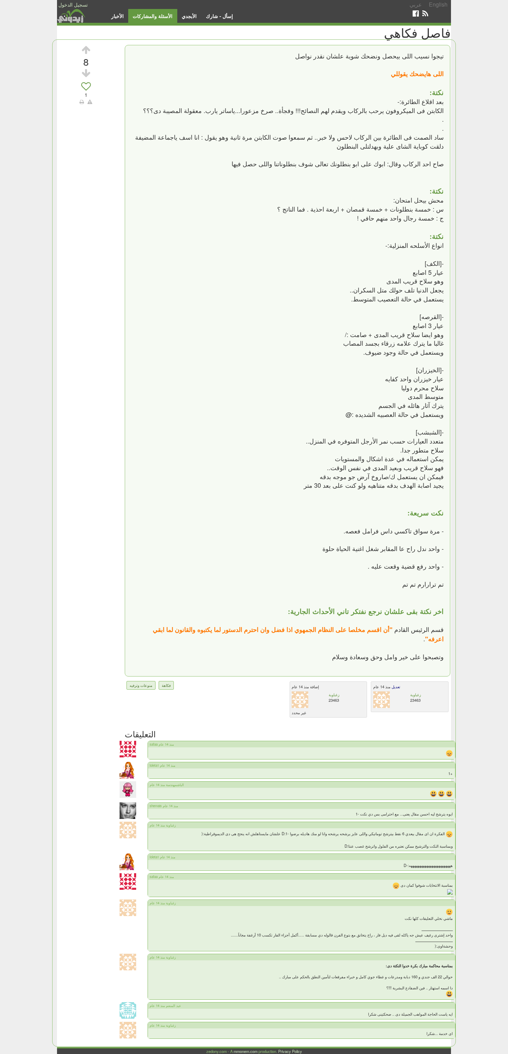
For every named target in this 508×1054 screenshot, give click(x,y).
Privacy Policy (290, 1051)
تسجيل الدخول (73, 4)
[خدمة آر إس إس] (425, 13)
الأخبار (117, 15)
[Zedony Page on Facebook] (416, 13)
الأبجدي (189, 15)
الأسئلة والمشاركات (152, 15)
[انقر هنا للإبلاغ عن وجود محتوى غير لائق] (89, 101)
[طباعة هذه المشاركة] (81, 101)
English (438, 4)
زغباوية (334, 694)
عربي (416, 4)
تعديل (395, 686)
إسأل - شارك (219, 15)
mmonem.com (245, 1051)
